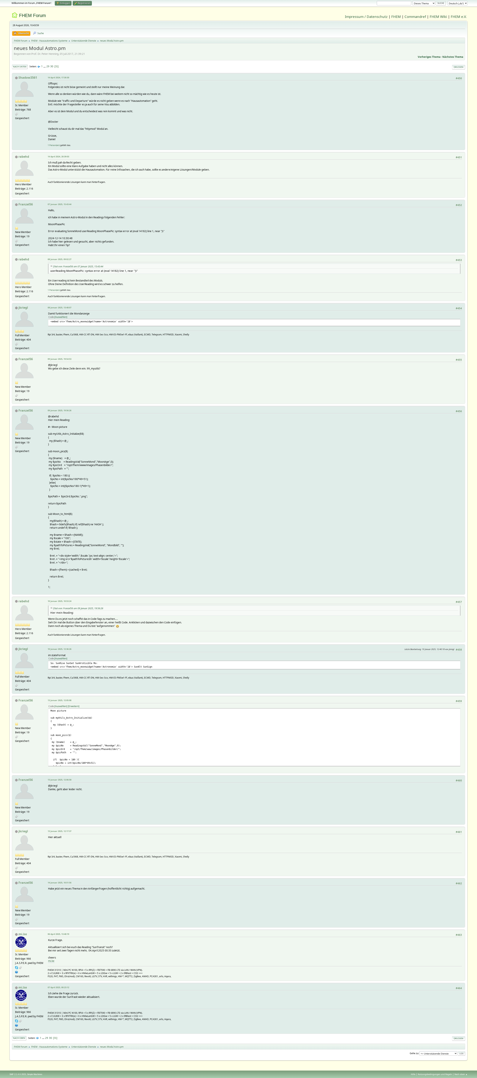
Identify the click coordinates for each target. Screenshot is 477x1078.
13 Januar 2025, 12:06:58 (59, 779)
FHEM (396, 16)
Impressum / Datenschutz (366, 16)
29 (47, 66)
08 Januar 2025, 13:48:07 (59, 307)
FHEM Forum (32, 15)
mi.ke (22, 934)
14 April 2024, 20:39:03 (58, 156)
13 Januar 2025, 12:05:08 (59, 700)
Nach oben (19, 1038)
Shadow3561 (27, 77)
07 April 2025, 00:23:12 (58, 987)
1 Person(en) (54, 145)
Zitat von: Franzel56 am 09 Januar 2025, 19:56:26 (78, 608)
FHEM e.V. (459, 16)
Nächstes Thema (452, 57)
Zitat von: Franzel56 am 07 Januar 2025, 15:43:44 (78, 266)
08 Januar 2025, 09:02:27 (59, 259)
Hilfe (413, 1074)
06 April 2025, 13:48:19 (58, 934)
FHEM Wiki (438, 16)
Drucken (458, 67)
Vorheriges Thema (429, 57)
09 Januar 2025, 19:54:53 (59, 359)
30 (51, 66)
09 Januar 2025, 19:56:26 (59, 410)
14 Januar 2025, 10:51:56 (59, 882)
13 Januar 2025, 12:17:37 (59, 831)
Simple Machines (34, 1074)
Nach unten (19, 66)
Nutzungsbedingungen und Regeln (435, 1074)
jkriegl (23, 308)
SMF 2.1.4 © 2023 (18, 1074)
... (44, 66)
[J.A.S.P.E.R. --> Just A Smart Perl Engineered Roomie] (16, 971)
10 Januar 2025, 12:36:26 (59, 649)
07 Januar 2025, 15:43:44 (59, 204)
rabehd (23, 157)
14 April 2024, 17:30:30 (58, 77)
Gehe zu (414, 1053)
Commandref (415, 16)
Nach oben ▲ (460, 1074)
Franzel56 (25, 204)
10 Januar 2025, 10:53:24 (59, 601)
